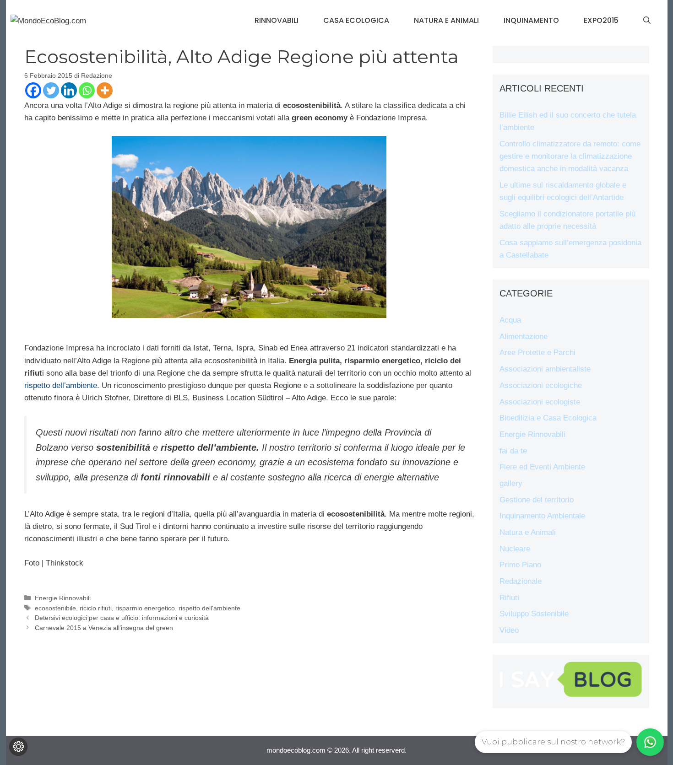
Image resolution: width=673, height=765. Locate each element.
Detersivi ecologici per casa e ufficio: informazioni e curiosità (122, 617)
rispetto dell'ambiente (209, 608)
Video (509, 630)
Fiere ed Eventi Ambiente (542, 467)
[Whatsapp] (87, 90)
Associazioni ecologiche (540, 385)
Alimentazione (523, 336)
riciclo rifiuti (96, 608)
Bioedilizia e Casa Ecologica (548, 418)
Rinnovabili (277, 20)
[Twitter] (51, 90)
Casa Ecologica (356, 20)
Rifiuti (509, 597)
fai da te (513, 451)
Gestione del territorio (536, 500)
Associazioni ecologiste (539, 402)
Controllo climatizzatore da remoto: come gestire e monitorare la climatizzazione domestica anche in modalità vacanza (569, 156)
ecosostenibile (55, 608)
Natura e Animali (446, 20)
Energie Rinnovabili (63, 598)
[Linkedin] (69, 90)
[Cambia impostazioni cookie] (18, 747)
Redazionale (520, 581)
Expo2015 (601, 20)
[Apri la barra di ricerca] (647, 20)
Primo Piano (520, 564)
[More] (105, 90)
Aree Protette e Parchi (537, 352)
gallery (510, 483)
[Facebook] (33, 90)
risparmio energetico (145, 608)
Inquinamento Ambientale (542, 516)
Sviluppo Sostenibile (534, 613)
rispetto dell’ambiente (60, 385)
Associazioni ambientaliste (545, 369)
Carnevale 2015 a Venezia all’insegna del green (104, 627)
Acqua (510, 320)
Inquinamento (531, 20)
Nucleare (514, 548)
